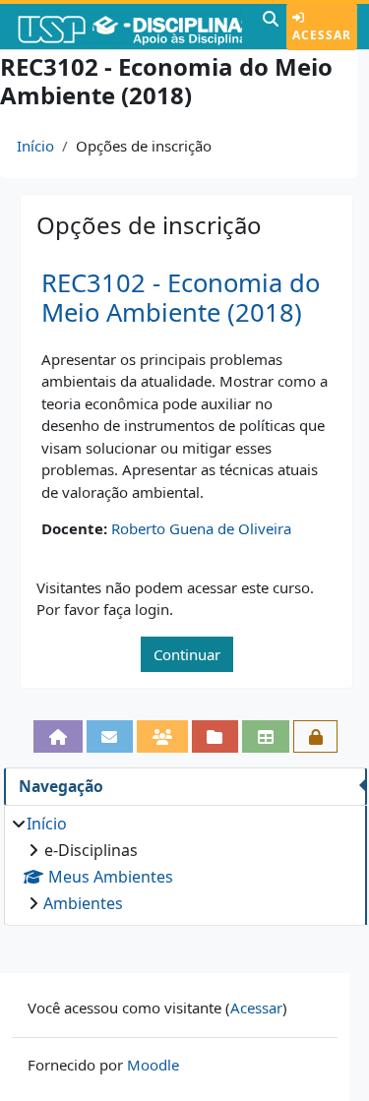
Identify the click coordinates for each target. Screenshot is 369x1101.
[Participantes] (162, 736)
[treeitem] (185, 863)
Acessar (321, 35)
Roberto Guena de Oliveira (201, 528)
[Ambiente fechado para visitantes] (315, 736)
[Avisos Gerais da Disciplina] (110, 736)
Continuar (187, 654)
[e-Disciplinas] (129, 26)
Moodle (153, 1064)
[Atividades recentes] (215, 736)
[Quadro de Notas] (265, 736)
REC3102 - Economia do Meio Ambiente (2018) (180, 298)
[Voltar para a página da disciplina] (58, 736)
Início (35, 145)
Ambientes (83, 903)
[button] (270, 26)
